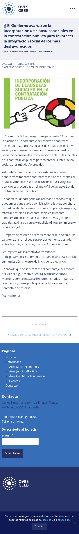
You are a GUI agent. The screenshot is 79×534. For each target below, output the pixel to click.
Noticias (11, 357)
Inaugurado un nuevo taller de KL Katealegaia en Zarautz (39, 335)
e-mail (7, 435)
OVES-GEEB (7, 64)
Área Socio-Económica (24, 367)
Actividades (13, 362)
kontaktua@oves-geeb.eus (19, 417)
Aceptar (39, 526)
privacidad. (64, 519)
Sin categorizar (42, 52)
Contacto (12, 385)
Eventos (14, 381)
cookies (46, 519)
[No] (74, 523)
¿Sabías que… (40, 325)
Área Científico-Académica (27, 376)
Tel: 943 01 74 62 (13, 421)
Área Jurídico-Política (23, 371)
